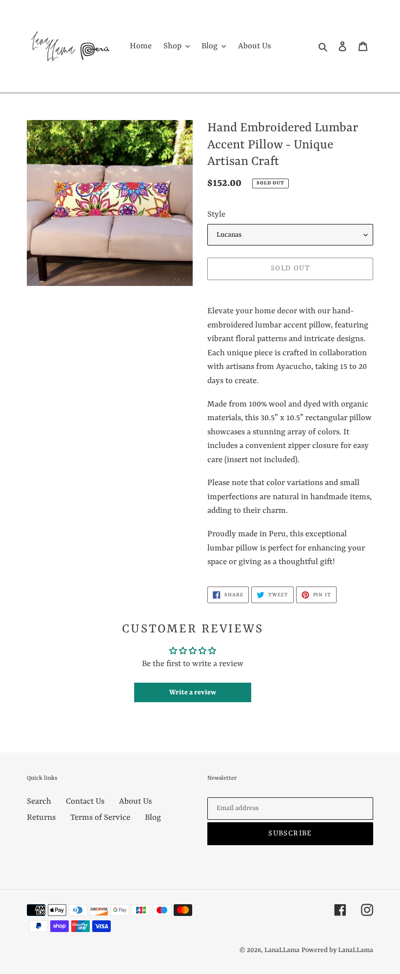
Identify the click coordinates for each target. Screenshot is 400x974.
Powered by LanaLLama (337, 950)
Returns (41, 817)
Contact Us (85, 801)
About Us (135, 801)
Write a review (192, 692)
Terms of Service (100, 817)
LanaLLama (282, 950)
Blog (153, 817)
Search (39, 801)
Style (216, 214)
